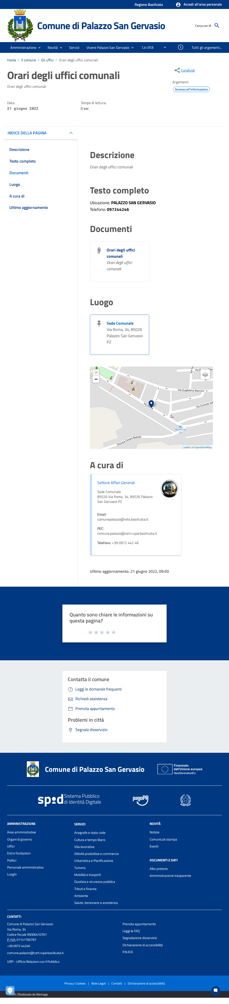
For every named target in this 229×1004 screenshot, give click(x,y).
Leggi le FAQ (131, 930)
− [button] (96, 379)
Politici (11, 860)
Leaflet (186, 447)
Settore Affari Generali (116, 483)
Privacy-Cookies (75, 983)
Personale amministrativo (25, 867)
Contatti (14, 916)
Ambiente (81, 895)
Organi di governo (19, 839)
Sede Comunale (120, 323)
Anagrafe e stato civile (90, 832)
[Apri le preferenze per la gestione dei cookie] (11, 991)
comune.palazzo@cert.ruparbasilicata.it (35, 952)
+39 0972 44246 (18, 945)
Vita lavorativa (84, 846)
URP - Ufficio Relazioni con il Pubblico (33, 961)
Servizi (79, 824)
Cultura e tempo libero (89, 839)
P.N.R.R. (128, 952)
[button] (199, 4)
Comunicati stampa (163, 839)
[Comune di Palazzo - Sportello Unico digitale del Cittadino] (20, 25)
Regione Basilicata (149, 4)
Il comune (28, 60)
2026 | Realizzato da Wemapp (28, 994)
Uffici (11, 846)
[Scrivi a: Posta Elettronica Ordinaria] (62, 957)
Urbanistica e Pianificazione (93, 860)
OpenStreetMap (203, 447)
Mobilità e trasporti (87, 874)
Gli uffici (47, 60)
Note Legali (98, 983)
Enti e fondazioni (18, 853)
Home (11, 60)
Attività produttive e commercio (96, 853)
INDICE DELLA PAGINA (27, 133)
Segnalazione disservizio (140, 937)
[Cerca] (217, 25)
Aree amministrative (21, 832)
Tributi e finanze (85, 888)
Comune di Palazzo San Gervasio (101, 25)
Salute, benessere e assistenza (96, 902)
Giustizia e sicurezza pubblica (94, 881)
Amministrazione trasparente (170, 875)
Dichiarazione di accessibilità (143, 945)
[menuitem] (146, 47)
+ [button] (96, 372)
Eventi (154, 846)
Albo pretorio (159, 868)
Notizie (154, 832)
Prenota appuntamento (139, 924)
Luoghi (12, 874)
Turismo (80, 867)
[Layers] (205, 374)
